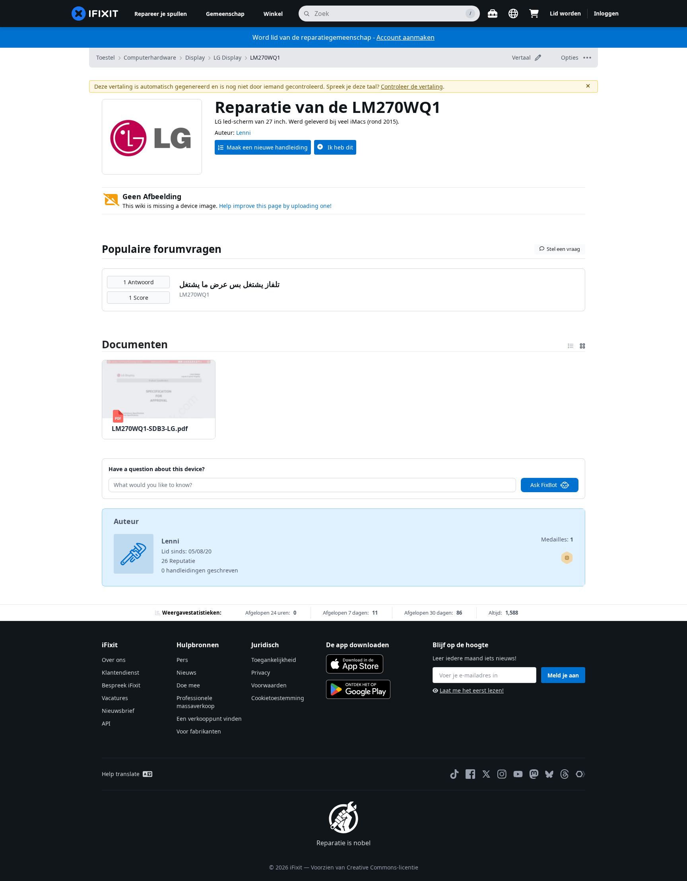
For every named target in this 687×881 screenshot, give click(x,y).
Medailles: (557, 539)
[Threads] (564, 774)
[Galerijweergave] (582, 344)
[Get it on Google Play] (358, 689)
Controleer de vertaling (412, 86)
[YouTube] (518, 774)
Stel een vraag (563, 248)
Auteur (126, 521)
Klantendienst (120, 672)
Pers (182, 660)
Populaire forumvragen (161, 249)
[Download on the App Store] (354, 663)
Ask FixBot (543, 485)
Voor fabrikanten (199, 731)
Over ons (114, 660)
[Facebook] (470, 774)
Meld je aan (563, 675)
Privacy (260, 672)
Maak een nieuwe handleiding (267, 147)
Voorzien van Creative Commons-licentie (364, 867)
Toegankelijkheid (273, 660)
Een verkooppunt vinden (209, 718)
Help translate (121, 774)
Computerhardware (150, 57)
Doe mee (188, 685)
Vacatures (115, 698)
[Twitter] (486, 774)
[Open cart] (534, 13)
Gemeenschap (225, 13)
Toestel (105, 57)
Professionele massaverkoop (196, 702)
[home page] (95, 13)
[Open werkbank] (493, 13)
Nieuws (186, 672)
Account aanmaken (405, 37)
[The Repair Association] (580, 774)
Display (195, 57)
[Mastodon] (534, 774)
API (106, 723)
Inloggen (606, 13)
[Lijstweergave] (570, 344)
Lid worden (565, 13)
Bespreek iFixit (121, 685)
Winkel (273, 13)
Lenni (243, 132)
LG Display (227, 57)
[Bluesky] (549, 774)
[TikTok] (454, 774)
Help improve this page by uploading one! (275, 206)
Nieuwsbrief (118, 710)
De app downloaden (357, 644)
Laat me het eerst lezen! (472, 690)
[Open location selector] (513, 13)
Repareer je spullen (160, 13)
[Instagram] (502, 774)
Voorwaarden (269, 685)
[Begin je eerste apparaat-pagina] (567, 557)
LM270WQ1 (265, 57)
